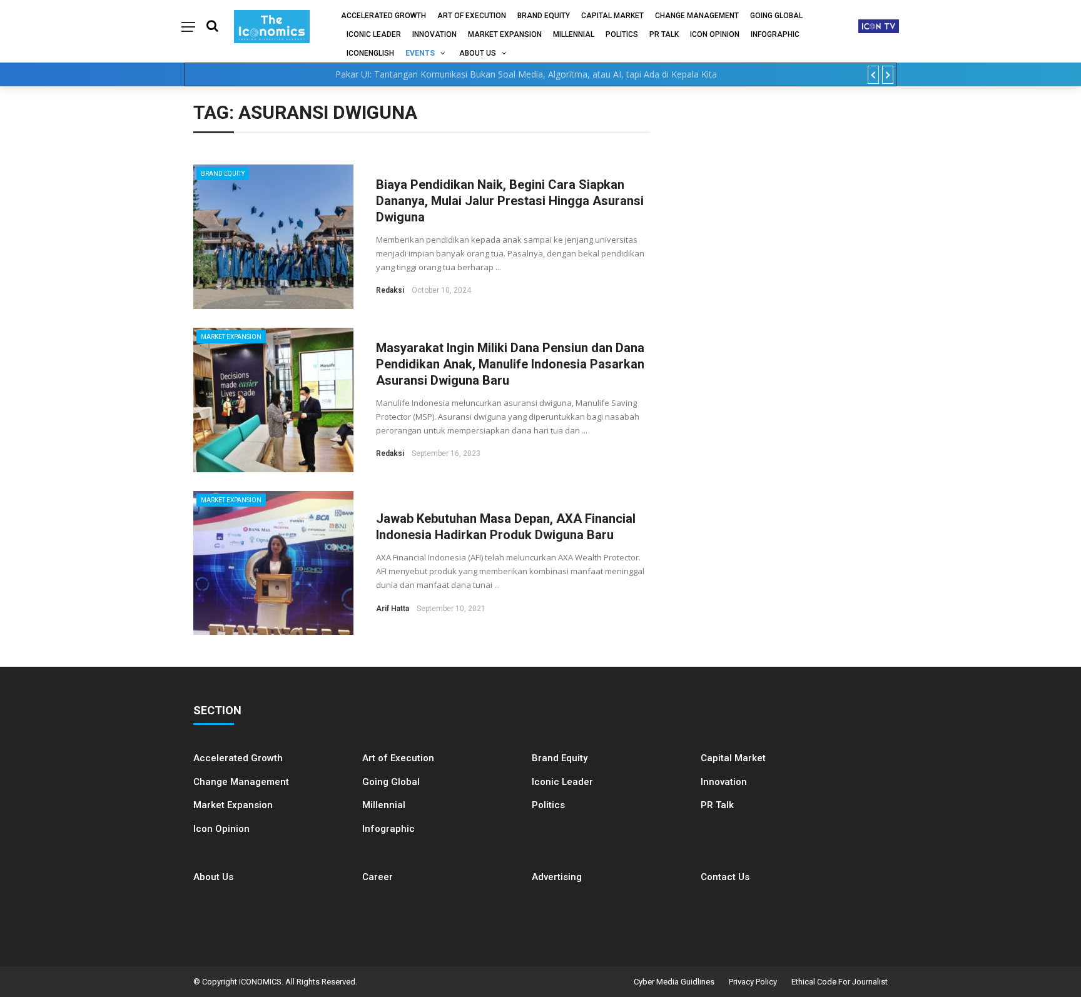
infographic (775, 34)
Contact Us (725, 877)
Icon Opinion (714, 34)
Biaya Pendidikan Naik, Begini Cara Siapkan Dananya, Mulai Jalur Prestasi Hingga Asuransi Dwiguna (510, 201)
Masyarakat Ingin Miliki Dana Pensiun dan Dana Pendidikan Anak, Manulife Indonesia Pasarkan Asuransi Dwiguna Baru (510, 364)
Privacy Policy (753, 981)
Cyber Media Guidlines (674, 981)
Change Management (697, 15)
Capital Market (612, 15)
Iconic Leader (374, 34)
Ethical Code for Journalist (839, 981)
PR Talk (664, 34)
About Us (477, 53)
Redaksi (390, 290)
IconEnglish (370, 53)
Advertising (557, 877)
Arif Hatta (392, 608)
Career (377, 877)
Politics (622, 34)
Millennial (573, 34)
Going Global (776, 15)
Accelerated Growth (383, 15)
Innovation (434, 34)
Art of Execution (471, 15)
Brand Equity (543, 15)
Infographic (388, 828)
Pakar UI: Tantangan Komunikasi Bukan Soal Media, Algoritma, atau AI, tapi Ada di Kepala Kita (526, 74)
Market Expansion (505, 34)
